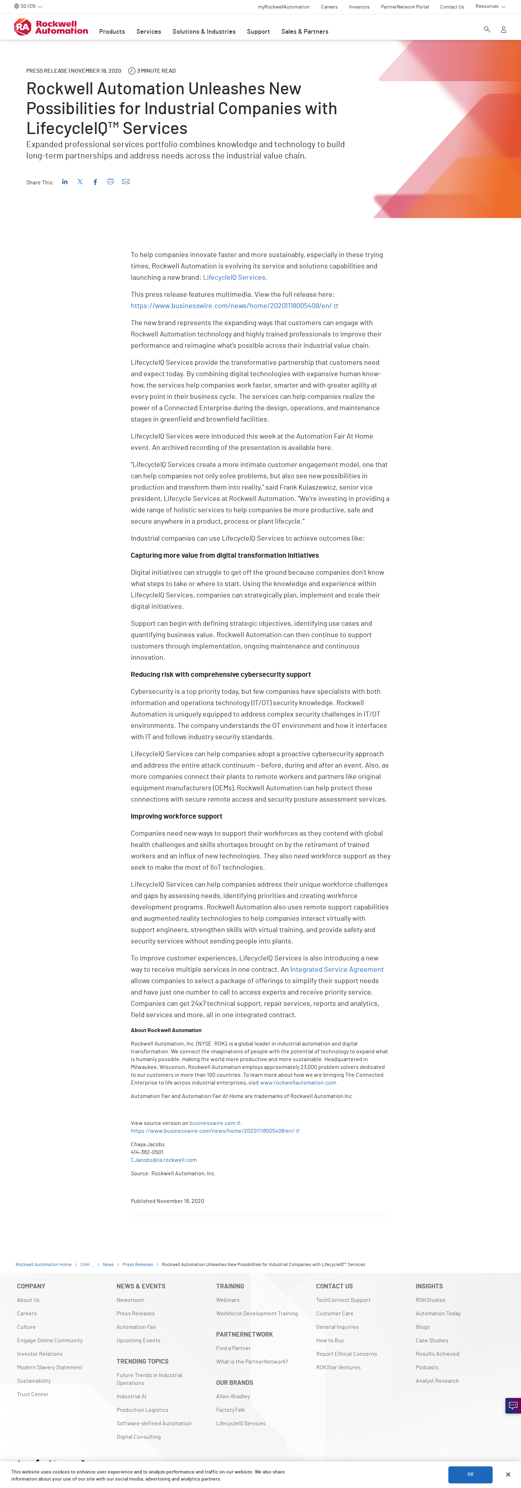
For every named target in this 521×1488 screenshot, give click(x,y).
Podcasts (427, 1367)
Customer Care (335, 1313)
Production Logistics (142, 1410)
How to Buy (330, 1340)
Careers (27, 1313)
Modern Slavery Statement (50, 1367)
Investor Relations (40, 1354)
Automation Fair (136, 1327)
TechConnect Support (343, 1300)
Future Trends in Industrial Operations (150, 1379)
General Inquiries (337, 1327)
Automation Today (438, 1313)
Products (112, 32)
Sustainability (34, 1381)
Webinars (228, 1300)
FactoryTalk (230, 1410)
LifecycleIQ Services (234, 277)
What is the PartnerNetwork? (252, 1362)
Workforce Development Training (257, 1313)
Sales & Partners (305, 32)
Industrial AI (131, 1396)
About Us (28, 1300)
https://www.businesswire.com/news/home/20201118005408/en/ (231, 306)
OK (470, 1474)
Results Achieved (437, 1354)
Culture (26, 1327)
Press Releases (136, 1313)
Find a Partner (233, 1348)
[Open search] (487, 30)
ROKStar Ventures (338, 1367)
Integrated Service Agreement (337, 969)
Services (148, 32)
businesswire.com (212, 1123)
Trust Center (33, 1394)
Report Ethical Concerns (346, 1354)
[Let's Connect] (513, 1406)
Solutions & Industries (204, 32)
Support (258, 32)
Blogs (423, 1327)
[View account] (503, 30)
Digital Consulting (139, 1437)
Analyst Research (437, 1381)
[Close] (508, 1474)
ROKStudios (431, 1300)
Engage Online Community (50, 1340)
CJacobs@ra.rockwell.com (164, 1160)
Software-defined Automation (154, 1423)
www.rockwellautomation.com (298, 1083)
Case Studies (432, 1340)
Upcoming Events (139, 1340)
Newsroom (130, 1300)
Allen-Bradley (233, 1396)
